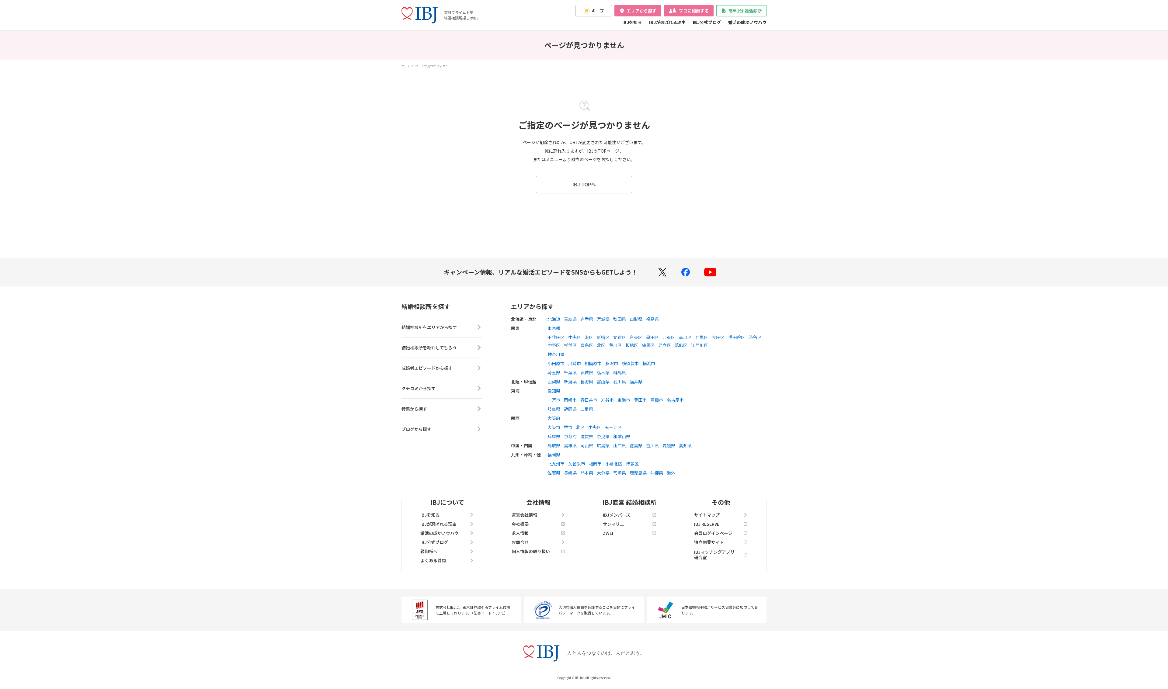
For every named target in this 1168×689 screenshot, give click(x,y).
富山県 (603, 381)
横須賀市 (630, 363)
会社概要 (520, 524)
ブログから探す (416, 429)
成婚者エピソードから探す (427, 368)
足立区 (664, 345)
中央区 (574, 337)
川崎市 (574, 363)
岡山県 (586, 445)
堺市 (568, 427)
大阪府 (554, 418)
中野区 (554, 345)
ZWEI (608, 533)
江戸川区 (699, 345)
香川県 (652, 445)
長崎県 (570, 473)
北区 (601, 345)
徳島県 (636, 445)
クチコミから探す (418, 388)
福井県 (636, 381)
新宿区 (603, 337)
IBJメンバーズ (616, 515)
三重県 (586, 409)
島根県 (570, 445)
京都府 (570, 436)
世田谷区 (736, 337)
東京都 (554, 328)
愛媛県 (668, 445)
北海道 (554, 319)
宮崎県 (619, 473)
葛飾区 (681, 345)
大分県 (603, 473)
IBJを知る (632, 22)
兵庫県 (554, 436)
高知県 (685, 445)
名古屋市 (675, 400)
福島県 (652, 319)
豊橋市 (656, 400)
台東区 (636, 337)
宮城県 (603, 319)
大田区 (718, 337)
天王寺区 (613, 427)
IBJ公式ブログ (707, 22)
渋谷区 (755, 337)
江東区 (668, 337)
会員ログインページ (713, 533)
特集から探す (414, 409)
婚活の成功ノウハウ (747, 22)
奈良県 (603, 436)
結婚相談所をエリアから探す (429, 327)
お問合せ (520, 542)
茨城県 (586, 372)
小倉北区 (613, 464)
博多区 (632, 464)
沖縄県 (656, 473)
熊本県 (586, 473)
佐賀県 (554, 473)
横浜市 (648, 363)
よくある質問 (433, 560)
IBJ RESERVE (706, 524)
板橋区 (631, 345)
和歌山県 (621, 436)
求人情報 (520, 533)
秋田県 (619, 319)
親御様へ (428, 551)
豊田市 (640, 400)
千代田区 (556, 337)
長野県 (586, 381)
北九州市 (556, 464)
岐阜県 (554, 409)
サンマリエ (613, 524)
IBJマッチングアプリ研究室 (714, 554)
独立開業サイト (709, 542)
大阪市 (554, 427)
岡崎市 (570, 400)
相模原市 (593, 363)
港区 (589, 337)
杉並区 (570, 345)
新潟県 (570, 381)
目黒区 (701, 337)
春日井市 (588, 400)
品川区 (685, 337)
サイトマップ (707, 515)
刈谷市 (607, 400)
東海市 (623, 400)
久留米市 (576, 464)
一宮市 (554, 400)
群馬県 (619, 372)
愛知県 (554, 391)
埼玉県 (554, 372)
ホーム (406, 66)
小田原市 (556, 363)
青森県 (570, 319)
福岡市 (595, 464)
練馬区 (648, 345)
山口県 (619, 445)
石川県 (619, 381)
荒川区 (615, 345)
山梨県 (554, 381)
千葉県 (570, 372)
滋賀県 (586, 436)
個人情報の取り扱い (531, 551)
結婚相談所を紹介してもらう (429, 347)
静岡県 (570, 409)
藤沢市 (611, 363)
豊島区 (586, 345)
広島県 (603, 445)
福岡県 (554, 454)
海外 (671, 473)
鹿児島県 (638, 473)
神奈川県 (556, 354)
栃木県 (603, 372)
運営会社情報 (524, 515)
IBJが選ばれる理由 (667, 22)
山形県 (636, 319)
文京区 (619, 337)
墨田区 (652, 337)
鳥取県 (554, 445)
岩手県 (586, 319)
